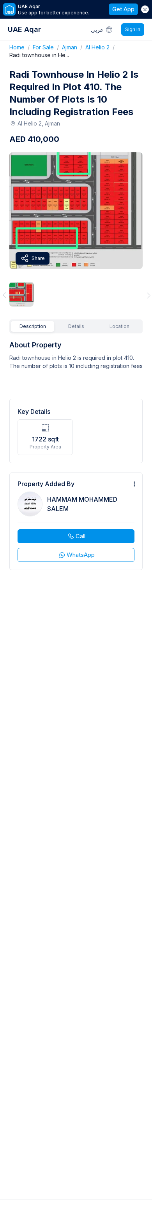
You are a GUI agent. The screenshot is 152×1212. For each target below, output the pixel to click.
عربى (97, 29)
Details (76, 326)
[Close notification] (145, 9)
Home (21, 47)
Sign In (132, 29)
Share (38, 258)
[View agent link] (76, 521)
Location (119, 326)
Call (80, 536)
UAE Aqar (24, 29)
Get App (123, 9)
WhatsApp (81, 554)
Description (32, 326)
